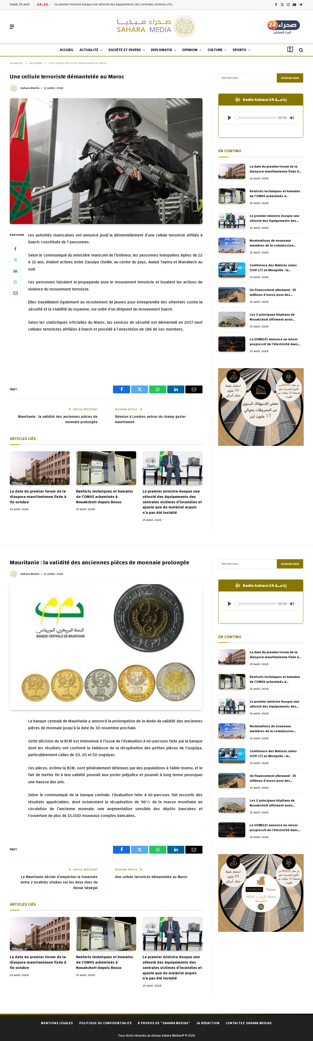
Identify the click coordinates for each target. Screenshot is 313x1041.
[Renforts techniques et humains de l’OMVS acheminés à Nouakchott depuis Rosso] (106, 468)
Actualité (88, 50)
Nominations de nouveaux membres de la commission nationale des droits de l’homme (115, 4)
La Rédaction (208, 1023)
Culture (215, 50)
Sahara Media (29, 88)
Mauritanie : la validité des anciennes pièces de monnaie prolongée (58, 419)
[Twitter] (15, 260)
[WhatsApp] (15, 282)
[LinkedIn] (15, 271)
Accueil (67, 50)
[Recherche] (300, 50)
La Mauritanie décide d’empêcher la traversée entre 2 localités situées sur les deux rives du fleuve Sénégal (59, 882)
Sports (239, 50)
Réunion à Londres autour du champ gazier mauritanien (150, 419)
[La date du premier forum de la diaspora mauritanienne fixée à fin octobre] (40, 468)
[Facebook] (15, 249)
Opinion (190, 50)
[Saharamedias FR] (156, 26)
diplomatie (161, 50)
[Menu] (12, 26)
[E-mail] (15, 293)
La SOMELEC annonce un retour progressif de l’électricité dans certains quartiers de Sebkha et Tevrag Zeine (274, 342)
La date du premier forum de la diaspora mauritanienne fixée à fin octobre (38, 497)
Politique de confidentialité (105, 1023)
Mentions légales (57, 1023)
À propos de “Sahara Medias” (164, 1023)
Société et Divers (124, 50)
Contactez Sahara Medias (249, 1023)
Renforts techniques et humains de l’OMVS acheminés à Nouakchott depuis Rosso (104, 497)
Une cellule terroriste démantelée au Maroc (151, 877)
